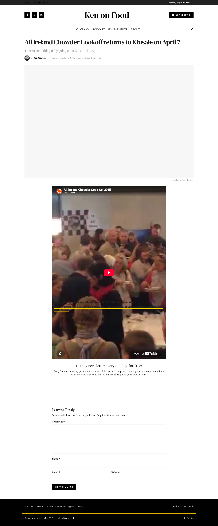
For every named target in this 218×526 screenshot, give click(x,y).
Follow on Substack (183, 506)
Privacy (80, 506)
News (72, 57)
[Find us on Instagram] (41, 15)
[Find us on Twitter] (34, 15)
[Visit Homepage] (107, 15)
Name (56, 458)
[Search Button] (192, 29)
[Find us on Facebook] (27, 15)
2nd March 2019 (58, 57)
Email (56, 472)
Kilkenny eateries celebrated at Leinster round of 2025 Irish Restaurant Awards (95, 302)
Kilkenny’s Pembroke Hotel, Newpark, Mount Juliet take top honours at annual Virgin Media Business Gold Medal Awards (108, 308)
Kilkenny (82, 29)
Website (115, 472)
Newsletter (37, 2)
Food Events (117, 29)
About (45, 2)
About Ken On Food (33, 506)
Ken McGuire (40, 57)
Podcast (27, 2)
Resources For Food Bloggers (60, 506)
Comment (58, 421)
